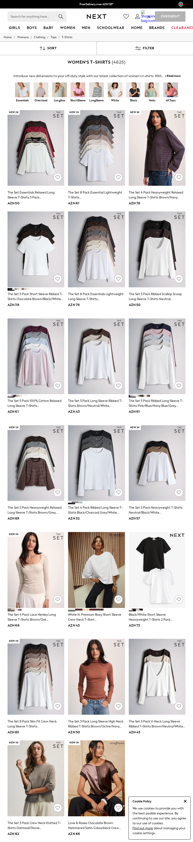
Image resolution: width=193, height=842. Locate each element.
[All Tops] (170, 90)
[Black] (133, 90)
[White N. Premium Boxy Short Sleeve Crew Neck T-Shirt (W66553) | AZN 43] (96, 570)
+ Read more (173, 75)
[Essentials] (22, 90)
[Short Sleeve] (78, 90)
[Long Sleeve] (96, 90)
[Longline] (59, 90)
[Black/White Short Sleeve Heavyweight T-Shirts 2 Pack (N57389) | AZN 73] (157, 570)
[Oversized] (41, 90)
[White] (115, 90)
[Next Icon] (96, 16)
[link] (137, 16)
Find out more (143, 828)
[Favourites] (126, 16)
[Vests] (152, 90)
